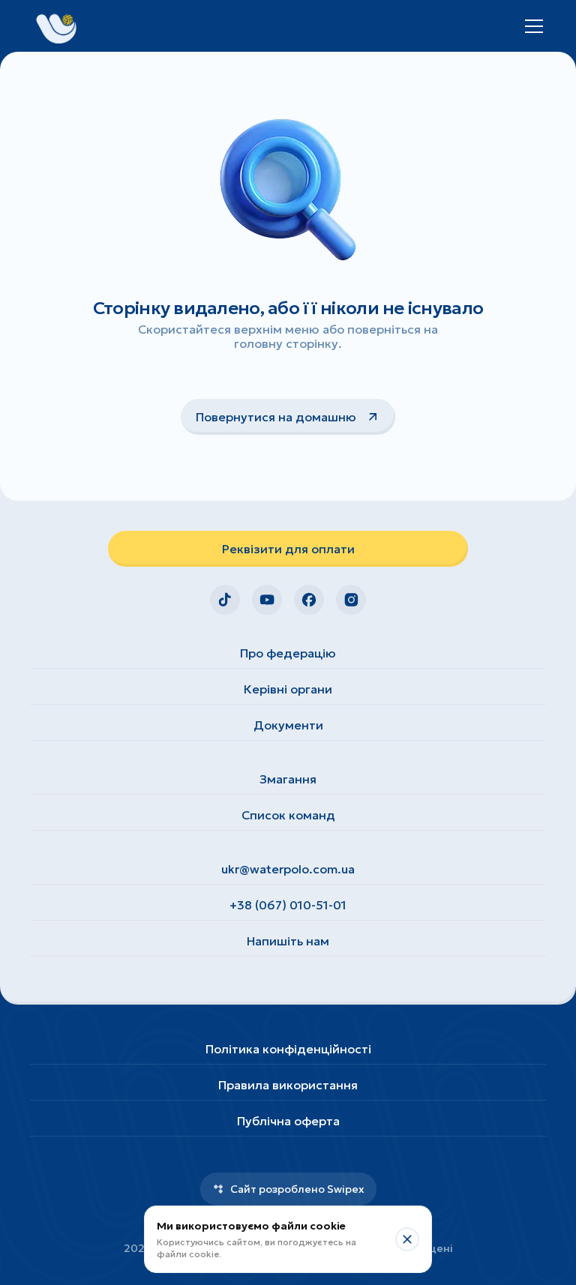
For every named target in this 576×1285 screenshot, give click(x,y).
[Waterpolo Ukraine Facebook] (309, 600)
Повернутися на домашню (276, 416)
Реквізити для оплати (288, 548)
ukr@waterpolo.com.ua (288, 868)
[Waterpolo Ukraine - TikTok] (225, 600)
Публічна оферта (288, 1120)
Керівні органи (288, 688)
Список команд (288, 814)
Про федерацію (288, 652)
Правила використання (288, 1084)
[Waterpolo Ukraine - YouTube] (267, 600)
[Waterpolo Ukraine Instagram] (351, 600)
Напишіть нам (288, 940)
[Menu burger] (534, 26)
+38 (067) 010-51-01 (288, 904)
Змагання (288, 778)
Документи (288, 724)
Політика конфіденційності (288, 1048)
